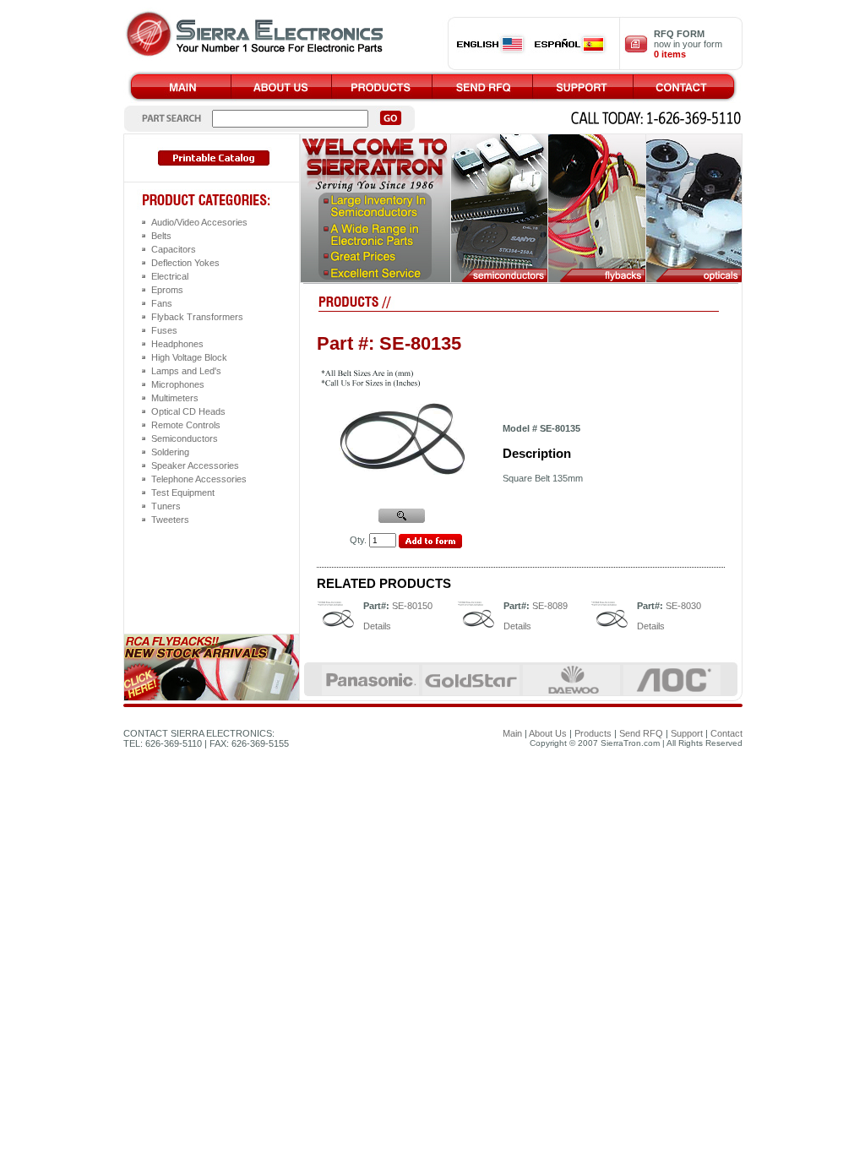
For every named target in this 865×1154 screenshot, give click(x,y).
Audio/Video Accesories (199, 222)
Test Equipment (183, 492)
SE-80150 (412, 606)
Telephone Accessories (199, 479)
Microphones (177, 384)
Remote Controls (185, 425)
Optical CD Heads (188, 411)
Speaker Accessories (195, 465)
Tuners (166, 506)
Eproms (167, 290)
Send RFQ (641, 733)
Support (687, 733)
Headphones (177, 344)
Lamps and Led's (186, 371)
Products (593, 733)
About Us (548, 733)
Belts (161, 236)
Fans (161, 303)
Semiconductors (184, 438)
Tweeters (170, 519)
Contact (726, 733)
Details (377, 626)
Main (512, 733)
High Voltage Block (189, 357)
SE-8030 (683, 606)
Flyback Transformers (197, 317)
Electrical (169, 276)
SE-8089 (550, 606)
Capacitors (173, 249)
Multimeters (175, 398)
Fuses (164, 330)
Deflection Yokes (185, 263)
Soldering (170, 452)
